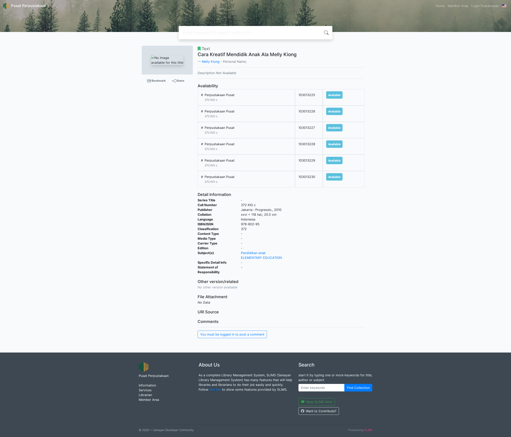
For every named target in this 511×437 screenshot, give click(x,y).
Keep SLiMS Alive (319, 402)
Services (145, 390)
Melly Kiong (211, 62)
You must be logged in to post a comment (232, 334)
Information (147, 385)
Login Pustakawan (485, 6)
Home (440, 6)
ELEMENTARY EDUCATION (261, 258)
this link (215, 389)
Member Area (458, 6)
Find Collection (358, 388)
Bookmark (158, 80)
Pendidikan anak (253, 253)
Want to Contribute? (321, 411)
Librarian (145, 395)
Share (180, 80)
